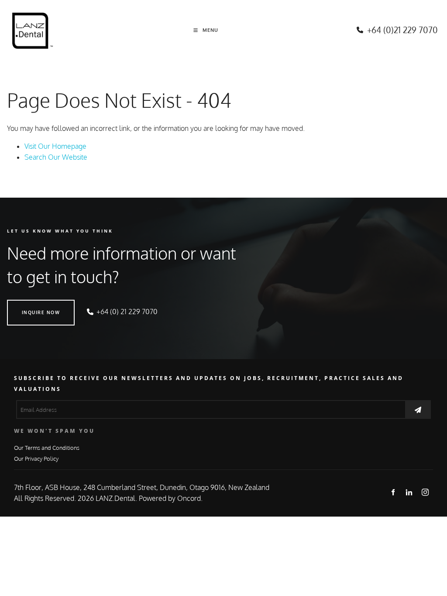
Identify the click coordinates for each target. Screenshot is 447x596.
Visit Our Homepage (55, 146)
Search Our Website (55, 157)
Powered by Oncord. (171, 498)
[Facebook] (393, 492)
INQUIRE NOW (26, 305)
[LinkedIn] (409, 492)
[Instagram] (425, 492)
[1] (418, 409)
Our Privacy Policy (36, 458)
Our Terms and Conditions (46, 447)
